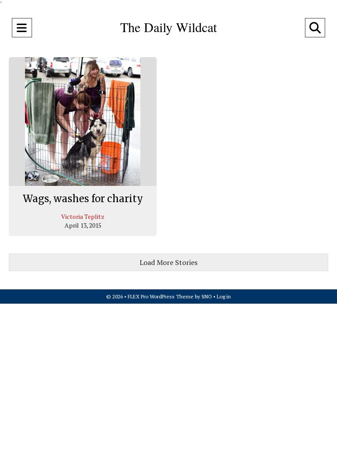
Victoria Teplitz (82, 216)
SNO (206, 296)
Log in (224, 296)
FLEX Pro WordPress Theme (161, 296)
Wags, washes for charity (83, 198)
